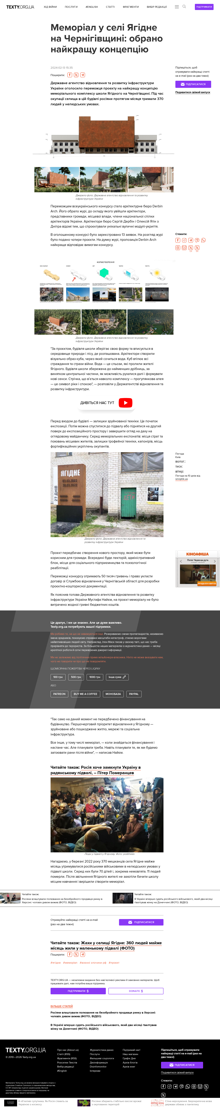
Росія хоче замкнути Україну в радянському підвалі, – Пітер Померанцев (96, 770)
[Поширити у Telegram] (82, 75)
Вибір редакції (65, 1066)
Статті (60, 1054)
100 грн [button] (58, 677)
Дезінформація (99, 1062)
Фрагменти (63, 1058)
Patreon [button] (59, 694)
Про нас (62, 1050)
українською (34, 1088)
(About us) (73, 1050)
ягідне (56, 962)
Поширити (58, 75)
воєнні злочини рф (93, 962)
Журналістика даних (102, 1050)
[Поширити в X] (76, 75)
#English (62, 1070)
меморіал (71, 962)
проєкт (114, 962)
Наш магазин (130, 1054)
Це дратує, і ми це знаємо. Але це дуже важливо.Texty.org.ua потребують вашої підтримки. (86, 625)
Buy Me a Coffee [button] (85, 694)
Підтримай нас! (131, 1050)
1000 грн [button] (94, 677)
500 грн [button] (76, 677)
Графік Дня (129, 1058)
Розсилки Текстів (67, 1062)
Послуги (95, 1054)
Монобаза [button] (113, 694)
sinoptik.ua (181, 479)
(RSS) (67, 1054)
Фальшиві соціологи (102, 1058)
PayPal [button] (134, 694)
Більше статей (62, 1006)
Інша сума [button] (115, 677)
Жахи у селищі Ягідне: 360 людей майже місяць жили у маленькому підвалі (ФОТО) (106, 945)
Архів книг (129, 1066)
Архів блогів (130, 1062)
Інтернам (95, 1070)
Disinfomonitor (98, 1066)
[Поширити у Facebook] (69, 75)
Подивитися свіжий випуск (192, 92)
